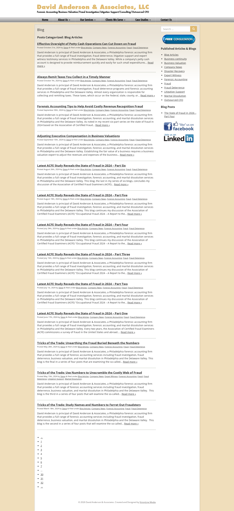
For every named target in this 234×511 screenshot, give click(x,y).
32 (42, 482)
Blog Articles (86, 47)
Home (45, 20)
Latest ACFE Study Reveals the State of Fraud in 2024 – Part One (82, 313)
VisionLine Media (148, 502)
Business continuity (175, 58)
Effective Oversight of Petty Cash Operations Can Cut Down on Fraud (86, 44)
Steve (66, 47)
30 (42, 474)
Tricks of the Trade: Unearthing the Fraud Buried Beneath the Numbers (88, 343)
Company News (100, 47)
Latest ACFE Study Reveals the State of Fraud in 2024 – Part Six (81, 165)
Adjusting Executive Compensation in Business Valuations (78, 136)
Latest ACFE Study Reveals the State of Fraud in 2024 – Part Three (83, 254)
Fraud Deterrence (140, 47)
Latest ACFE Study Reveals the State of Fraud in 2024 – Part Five (82, 195)
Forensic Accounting (117, 47)
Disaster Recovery (174, 71)
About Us (63, 20)
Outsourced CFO (173, 100)
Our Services (87, 20)
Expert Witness (111, 376)
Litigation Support (56, 379)
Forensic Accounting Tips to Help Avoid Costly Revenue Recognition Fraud (90, 106)
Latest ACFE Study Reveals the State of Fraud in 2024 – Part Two (82, 284)
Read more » (147, 95)
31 (42, 478)
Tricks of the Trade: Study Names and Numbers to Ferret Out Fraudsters (89, 405)
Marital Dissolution (73, 379)
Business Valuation (175, 63)
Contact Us (166, 20)
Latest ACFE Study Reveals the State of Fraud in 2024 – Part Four (82, 225)
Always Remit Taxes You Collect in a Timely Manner (73, 77)
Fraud (129, 47)
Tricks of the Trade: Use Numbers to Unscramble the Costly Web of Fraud (89, 373)
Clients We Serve (115, 20)
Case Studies (142, 20)
